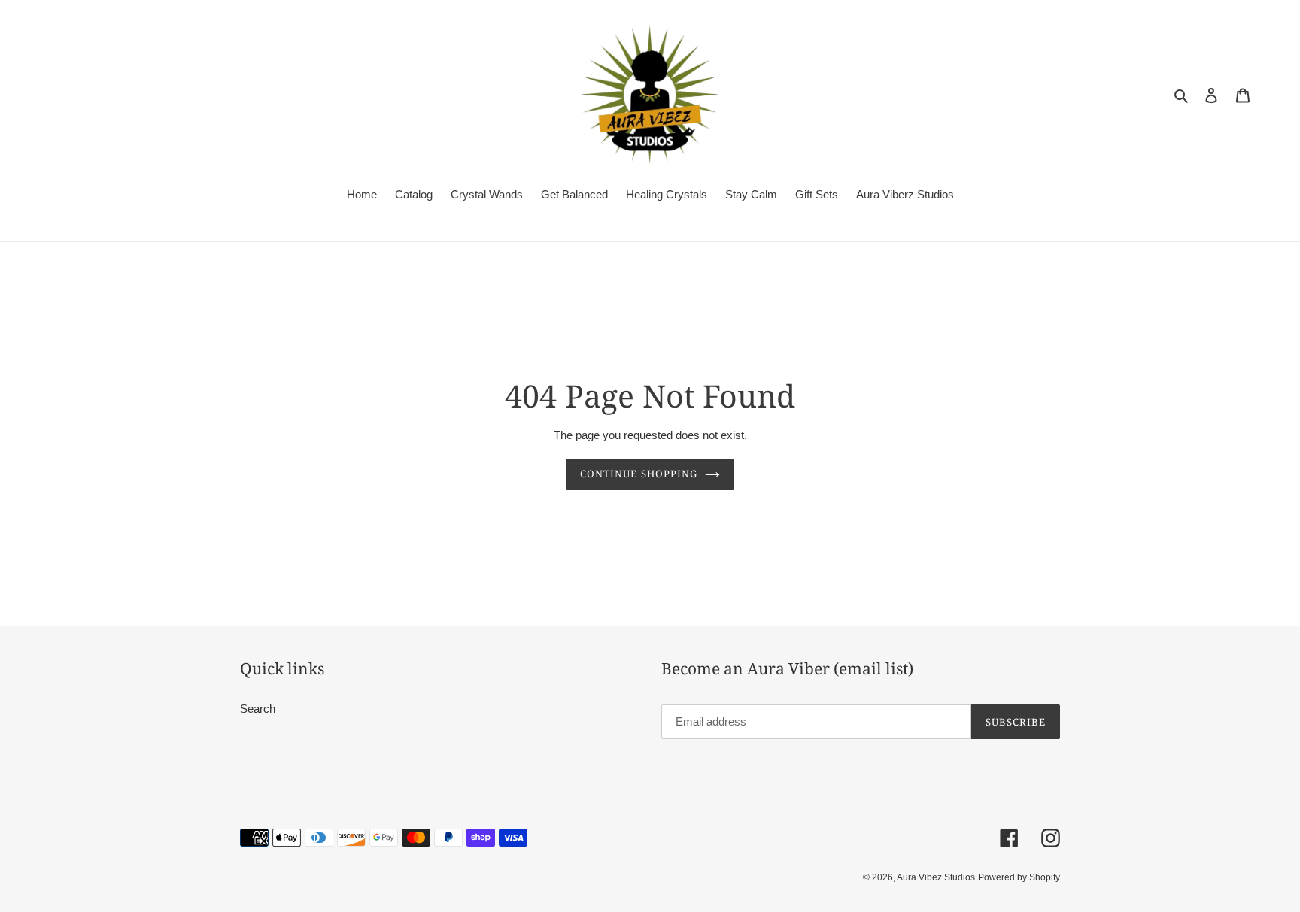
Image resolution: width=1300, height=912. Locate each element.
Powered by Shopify (1019, 877)
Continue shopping (638, 473)
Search (257, 708)
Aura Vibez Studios (936, 877)
